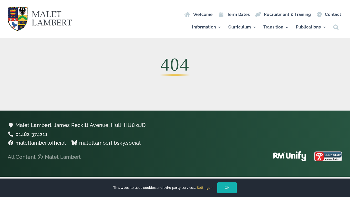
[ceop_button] (328, 154)
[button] (336, 27)
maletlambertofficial (40, 143)
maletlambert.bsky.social (110, 143)
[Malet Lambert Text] (40, 9)
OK (227, 188)
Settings (204, 188)
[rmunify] (289, 154)
